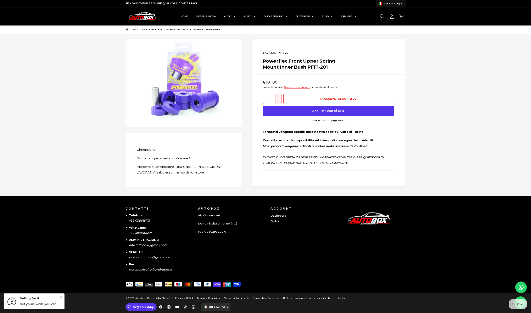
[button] (382, 16)
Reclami (342, 298)
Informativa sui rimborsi (320, 298)
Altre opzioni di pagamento (328, 120)
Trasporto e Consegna (266, 298)
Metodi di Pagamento (236, 298)
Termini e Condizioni (208, 298)
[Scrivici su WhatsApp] (521, 287)
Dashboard (278, 215)
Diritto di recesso (293, 298)
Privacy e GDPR (184, 298)
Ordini (274, 221)
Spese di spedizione (297, 87)
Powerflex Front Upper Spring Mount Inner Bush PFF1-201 (179, 29)
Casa (132, 29)
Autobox (140, 298)
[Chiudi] (61, 297)
